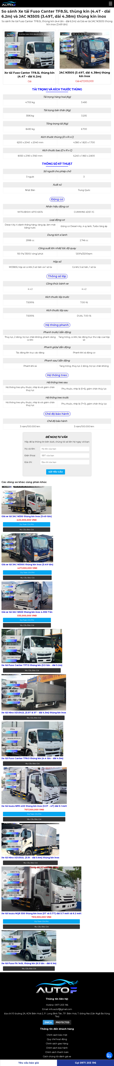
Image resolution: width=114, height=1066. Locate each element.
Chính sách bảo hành (57, 1048)
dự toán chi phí (27, 524)
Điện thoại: (29, 455)
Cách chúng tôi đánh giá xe (57, 1056)
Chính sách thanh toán (57, 1052)
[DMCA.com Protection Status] (57, 1024)
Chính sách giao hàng (57, 1043)
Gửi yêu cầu (55, 471)
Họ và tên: (29, 448)
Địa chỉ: (28, 462)
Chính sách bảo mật (57, 1035)
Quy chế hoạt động (57, 1039)
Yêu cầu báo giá (26, 529)
